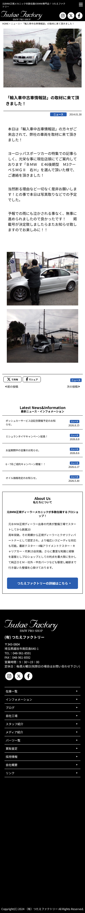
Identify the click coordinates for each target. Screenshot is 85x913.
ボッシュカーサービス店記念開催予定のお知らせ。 (31, 422)
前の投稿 (12, 386)
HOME (5, 23)
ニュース (15, 23)
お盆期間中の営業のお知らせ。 (23, 450)
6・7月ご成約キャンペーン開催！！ (26, 464)
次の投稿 (72, 386)
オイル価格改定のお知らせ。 (22, 478)
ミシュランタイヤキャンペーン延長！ (27, 436)
